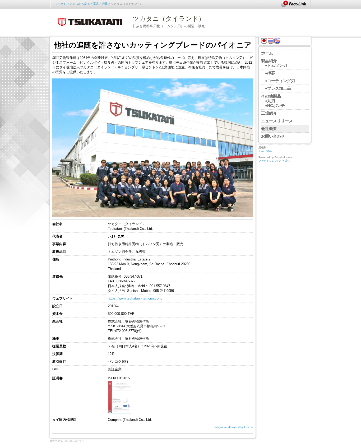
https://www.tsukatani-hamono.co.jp (135, 298)
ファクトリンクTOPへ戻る (72, 3)
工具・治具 (100, 3)
